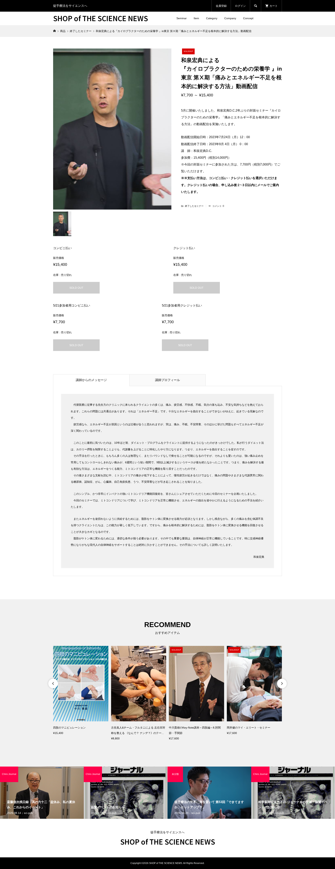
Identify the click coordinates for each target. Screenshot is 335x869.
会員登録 (221, 5)
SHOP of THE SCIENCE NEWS (100, 18)
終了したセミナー (194, 206)
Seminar (181, 18)
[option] (80, 691)
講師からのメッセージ (91, 380)
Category (211, 18)
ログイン (240, 5)
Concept (248, 18)
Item (196, 18)
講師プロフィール (167, 380)
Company (230, 18)
